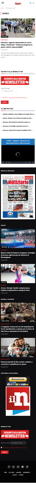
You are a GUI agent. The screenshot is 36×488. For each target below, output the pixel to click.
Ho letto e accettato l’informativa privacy (14, 97)
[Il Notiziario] (18, 3)
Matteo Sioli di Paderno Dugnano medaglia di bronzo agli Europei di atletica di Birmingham (18, 255)
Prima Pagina (5, 36)
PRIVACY (21, 475)
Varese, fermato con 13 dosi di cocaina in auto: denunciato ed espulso (17, 119)
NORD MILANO (4, 247)
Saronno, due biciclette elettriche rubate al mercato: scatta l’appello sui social (16, 123)
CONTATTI (14, 475)
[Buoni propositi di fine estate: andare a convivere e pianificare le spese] (18, 347)
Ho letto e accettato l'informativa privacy (14, 447)
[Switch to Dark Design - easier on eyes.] (30, 3)
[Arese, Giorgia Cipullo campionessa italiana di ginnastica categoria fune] (18, 273)
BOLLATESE (4, 282)
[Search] (33, 3)
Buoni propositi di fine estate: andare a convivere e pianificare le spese (16, 363)
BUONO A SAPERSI (5, 321)
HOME (5, 472)
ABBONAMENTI (26, 472)
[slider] (16, 162)
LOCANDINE (18, 472)
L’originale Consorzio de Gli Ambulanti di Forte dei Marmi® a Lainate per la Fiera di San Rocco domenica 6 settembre (17, 329)
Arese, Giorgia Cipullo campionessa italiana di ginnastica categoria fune (15, 289)
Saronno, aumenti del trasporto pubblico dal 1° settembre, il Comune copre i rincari (17, 131)
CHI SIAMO (11, 472)
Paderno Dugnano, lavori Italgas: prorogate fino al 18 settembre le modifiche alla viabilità (18, 115)
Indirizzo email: (5, 443)
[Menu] (3, 3)
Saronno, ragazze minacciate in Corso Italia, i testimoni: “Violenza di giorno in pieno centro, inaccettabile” (16, 45)
